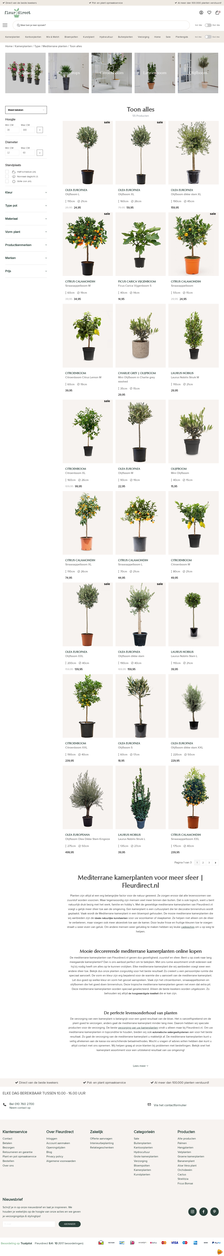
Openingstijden (55, 1147)
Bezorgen (9, 1147)
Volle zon (23, 181)
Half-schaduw (26, 171)
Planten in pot (15, 360)
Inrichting (13, 347)
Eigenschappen (16, 343)
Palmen (13, 319)
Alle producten (187, 1139)
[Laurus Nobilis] (193, 335)
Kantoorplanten (17, 366)
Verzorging (13, 406)
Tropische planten (19, 307)
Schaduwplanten (18, 334)
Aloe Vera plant (187, 1165)
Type (37, 46)
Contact (7, 1139)
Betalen (7, 1143)
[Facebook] (203, 1211)
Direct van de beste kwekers (21, 3)
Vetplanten (184, 1152)
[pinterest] (214, 1211)
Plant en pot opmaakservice (19, 1156)
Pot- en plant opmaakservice (107, 3)
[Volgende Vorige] (215, 862)
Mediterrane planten (55, 46)
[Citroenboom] (88, 335)
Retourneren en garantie (18, 1152)
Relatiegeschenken (102, 1147)
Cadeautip (12, 414)
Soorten (12, 356)
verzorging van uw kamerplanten (138, 1028)
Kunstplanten (15, 390)
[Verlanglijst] (209, 12)
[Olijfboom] (193, 431)
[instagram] (192, 1211)
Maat (10, 352)
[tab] (24, 1158)
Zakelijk (11, 438)
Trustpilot (26, 1243)
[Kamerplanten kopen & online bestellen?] (17, 12)
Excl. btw (216, 25)
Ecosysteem (16, 331)
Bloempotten (14, 398)
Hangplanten (16, 326)
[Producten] (201, 12)
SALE (8, 284)
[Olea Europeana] (88, 797)
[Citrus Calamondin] (88, 244)
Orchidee (14, 323)
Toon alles (76, 46)
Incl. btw (198, 25)
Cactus (182, 1174)
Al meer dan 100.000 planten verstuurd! (199, 3)
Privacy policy (54, 1156)
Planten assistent (18, 454)
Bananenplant (186, 1161)
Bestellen (8, 1161)
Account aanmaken (58, 1143)
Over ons (8, 1165)
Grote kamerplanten (20, 303)
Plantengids (14, 430)
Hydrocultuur (16, 374)
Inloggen (51, 1139)
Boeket (13, 338)
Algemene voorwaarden (61, 1161)
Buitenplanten (16, 382)
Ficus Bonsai (185, 1183)
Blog (49, 1152)
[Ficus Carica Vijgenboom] (140, 244)
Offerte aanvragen (101, 1139)
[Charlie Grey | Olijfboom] (140, 335)
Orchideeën (185, 1170)
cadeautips (187, 927)
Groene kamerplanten (21, 311)
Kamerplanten (23, 46)
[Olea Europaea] (88, 152)
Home (9, 46)
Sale (136, 1139)
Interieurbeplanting (102, 1143)
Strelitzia (183, 1179)
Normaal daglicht (27, 176)
